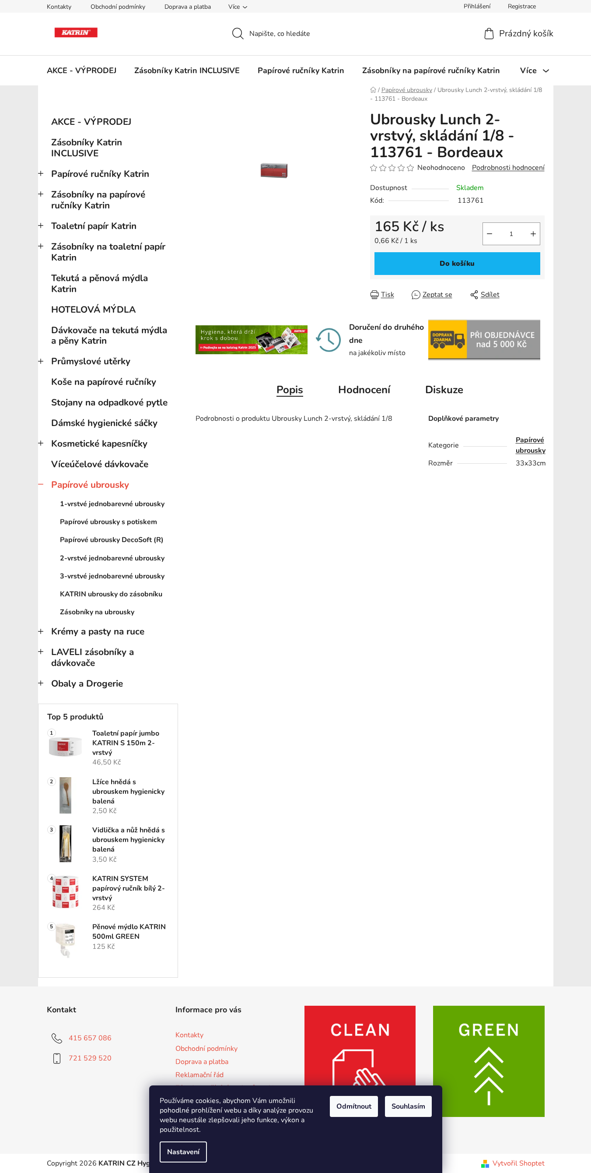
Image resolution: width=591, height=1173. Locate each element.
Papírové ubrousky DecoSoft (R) (112, 540)
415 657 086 (90, 1038)
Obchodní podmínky (118, 7)
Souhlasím (408, 1106)
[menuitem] (81, 70)
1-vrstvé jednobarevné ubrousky (112, 504)
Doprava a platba (187, 7)
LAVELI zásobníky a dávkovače (92, 657)
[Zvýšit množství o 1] (533, 234)
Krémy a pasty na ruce (97, 631)
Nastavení (183, 1152)
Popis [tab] (289, 390)
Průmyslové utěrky (90, 361)
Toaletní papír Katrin (93, 226)
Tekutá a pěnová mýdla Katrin (99, 283)
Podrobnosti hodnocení (508, 168)
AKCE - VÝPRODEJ (91, 122)
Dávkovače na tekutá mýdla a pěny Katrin (109, 335)
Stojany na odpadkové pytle (109, 402)
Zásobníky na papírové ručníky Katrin (98, 199)
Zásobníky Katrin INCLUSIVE (86, 147)
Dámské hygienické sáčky (104, 423)
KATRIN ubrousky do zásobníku (111, 594)
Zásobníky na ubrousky (97, 612)
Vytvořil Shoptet (519, 1163)
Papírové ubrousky (90, 485)
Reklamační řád (199, 1075)
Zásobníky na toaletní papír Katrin (108, 252)
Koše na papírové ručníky (103, 382)
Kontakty (59, 7)
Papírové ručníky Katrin (100, 174)
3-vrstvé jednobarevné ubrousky (112, 576)
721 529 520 (90, 1058)
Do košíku (457, 263)
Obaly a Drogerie (87, 683)
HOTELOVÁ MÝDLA (93, 309)
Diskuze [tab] (444, 390)
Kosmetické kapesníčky (99, 443)
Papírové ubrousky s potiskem (108, 522)
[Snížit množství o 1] (489, 234)
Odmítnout (353, 1106)
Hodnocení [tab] (364, 390)
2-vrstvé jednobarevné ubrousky (112, 558)
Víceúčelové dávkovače (99, 464)
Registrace (522, 6)
